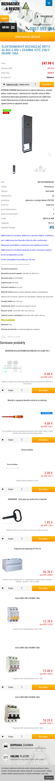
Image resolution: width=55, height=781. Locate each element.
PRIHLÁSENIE (46, 16)
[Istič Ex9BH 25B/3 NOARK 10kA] (12, 615)
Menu (5, 27)
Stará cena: (5, 73)
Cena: (3, 63)
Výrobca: (4, 191)
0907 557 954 (42, 28)
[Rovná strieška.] (12, 466)
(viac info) (44, 774)
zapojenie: (5, 223)
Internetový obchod (27, 37)
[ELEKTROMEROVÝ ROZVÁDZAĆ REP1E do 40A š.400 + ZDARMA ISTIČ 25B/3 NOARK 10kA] (27, 133)
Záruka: (4, 186)
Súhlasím (49, 778)
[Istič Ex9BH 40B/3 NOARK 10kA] (12, 714)
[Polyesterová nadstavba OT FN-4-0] (12, 565)
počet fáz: (5, 205)
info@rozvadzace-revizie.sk (42, 25)
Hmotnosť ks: (6, 196)
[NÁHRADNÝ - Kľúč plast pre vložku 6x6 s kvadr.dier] (12, 516)
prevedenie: (5, 200)
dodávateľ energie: (8, 227)
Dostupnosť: (6, 77)
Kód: (3, 182)
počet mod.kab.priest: (9, 214)
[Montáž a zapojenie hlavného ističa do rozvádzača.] (12, 417)
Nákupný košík (12, 84)
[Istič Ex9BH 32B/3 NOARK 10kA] (12, 664)
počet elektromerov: (9, 209)
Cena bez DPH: (6, 68)
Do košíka (46, 84)
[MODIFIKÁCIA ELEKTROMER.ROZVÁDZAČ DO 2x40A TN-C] (12, 367)
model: (3, 218)
